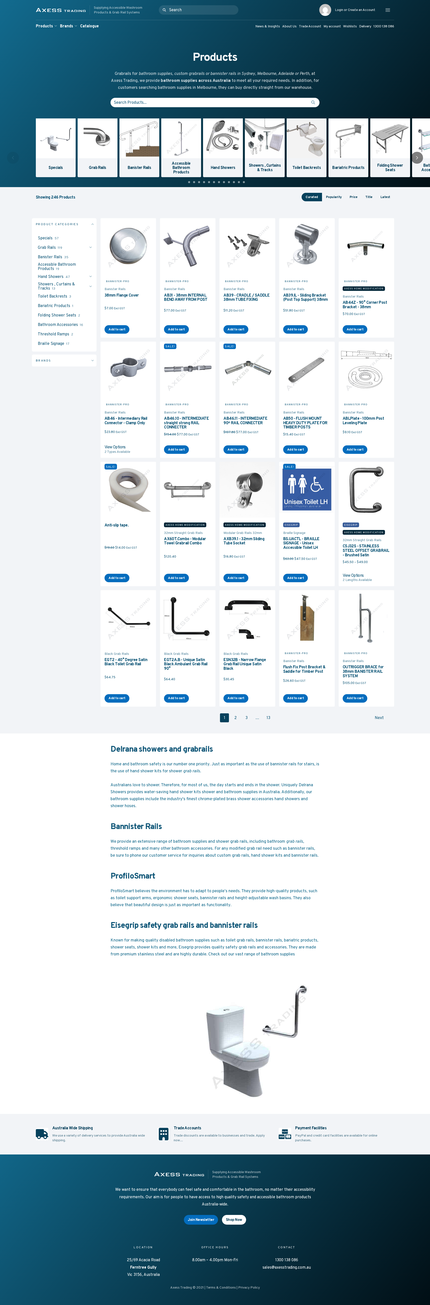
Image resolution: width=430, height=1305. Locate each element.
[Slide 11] (239, 182)
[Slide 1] (189, 182)
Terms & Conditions (221, 1287)
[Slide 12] (244, 182)
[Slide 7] (219, 182)
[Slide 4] (204, 182)
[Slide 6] (214, 182)
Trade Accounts (187, 1128)
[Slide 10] (234, 182)
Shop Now (234, 1219)
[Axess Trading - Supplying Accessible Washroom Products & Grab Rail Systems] (96, 10)
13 (268, 717)
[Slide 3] (199, 182)
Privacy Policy (249, 1287)
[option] (55, 146)
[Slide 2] (194, 182)
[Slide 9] (229, 182)
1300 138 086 (286, 1259)
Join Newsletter (201, 1219)
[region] (215, 147)
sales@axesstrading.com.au (287, 1267)
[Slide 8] (224, 182)
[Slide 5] (209, 182)
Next (379, 717)
